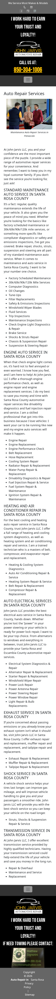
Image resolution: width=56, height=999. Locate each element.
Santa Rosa (37, 979)
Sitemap (30, 994)
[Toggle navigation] (28, 80)
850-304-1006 (28, 70)
